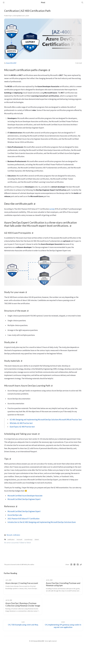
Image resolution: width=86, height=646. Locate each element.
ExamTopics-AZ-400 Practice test (22, 427)
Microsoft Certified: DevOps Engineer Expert (24, 499)
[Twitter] (74, 564)
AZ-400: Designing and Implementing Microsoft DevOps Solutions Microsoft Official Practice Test (46, 419)
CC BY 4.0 (23, 564)
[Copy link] (81, 564)
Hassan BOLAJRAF (11, 63)
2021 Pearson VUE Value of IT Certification (23, 518)
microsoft (19, 539)
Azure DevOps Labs (15, 515)
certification (10, 539)
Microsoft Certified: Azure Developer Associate (25, 495)
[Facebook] (78, 564)
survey (52, 209)
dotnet (37, 539)
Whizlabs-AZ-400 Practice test (21, 423)
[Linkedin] (71, 564)
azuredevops (28, 539)
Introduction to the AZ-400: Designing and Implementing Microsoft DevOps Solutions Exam (42, 522)
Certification (16, 535)
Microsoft (9, 535)
